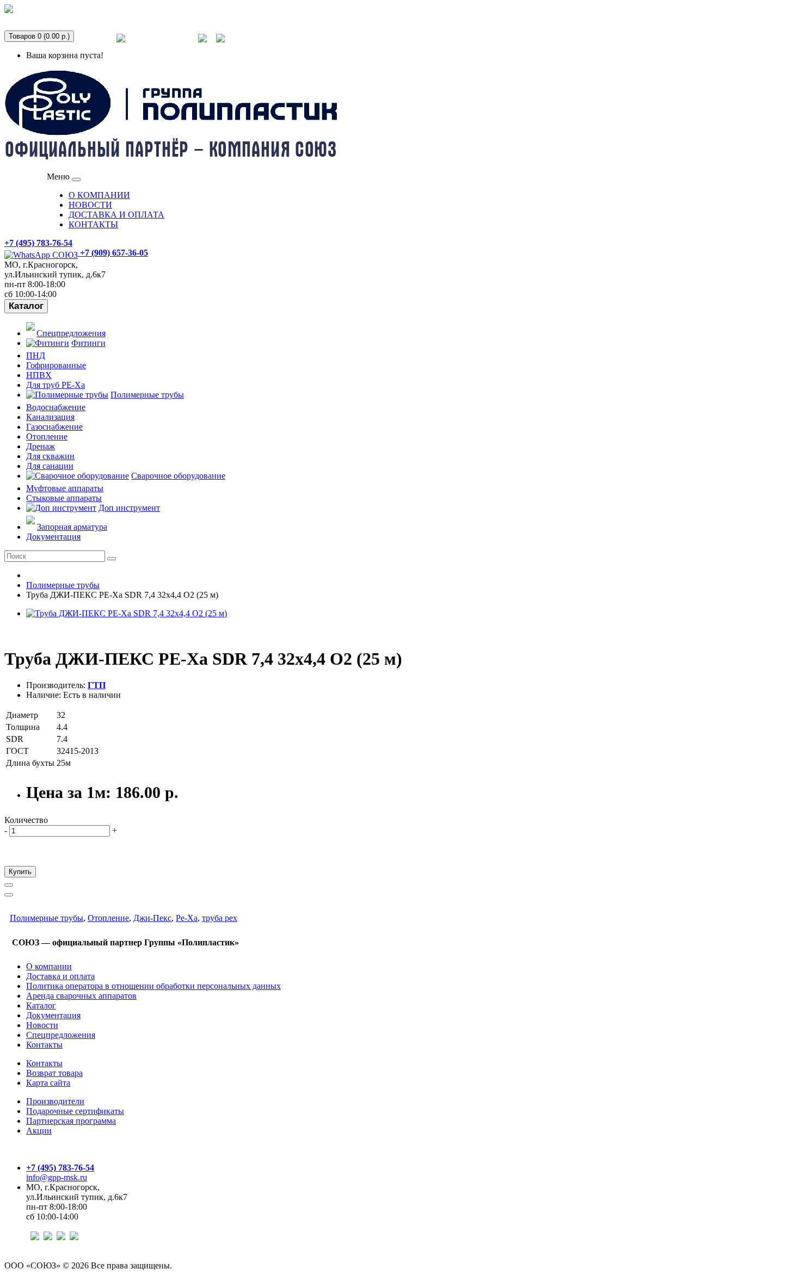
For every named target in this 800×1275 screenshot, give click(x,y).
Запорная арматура (72, 526)
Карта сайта (48, 1082)
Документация (53, 536)
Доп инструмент (129, 507)
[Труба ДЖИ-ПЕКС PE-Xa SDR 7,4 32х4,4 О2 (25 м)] (126, 613)
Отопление (46, 436)
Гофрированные (56, 365)
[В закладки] (8, 885)
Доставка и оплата (60, 976)
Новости (42, 1025)
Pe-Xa (187, 918)
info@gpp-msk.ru (56, 1177)
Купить (20, 872)
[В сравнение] (8, 894)
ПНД (35, 355)
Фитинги (88, 343)
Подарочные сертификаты (75, 1111)
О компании (49, 966)
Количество (26, 820)
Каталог (26, 306)
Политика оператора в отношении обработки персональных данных (153, 986)
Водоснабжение (55, 407)
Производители (55, 1101)
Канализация (50, 417)
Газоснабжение (54, 426)
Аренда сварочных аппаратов (81, 995)
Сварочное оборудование (178, 475)
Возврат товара (54, 1073)
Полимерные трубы (147, 394)
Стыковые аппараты (64, 498)
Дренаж (40, 446)
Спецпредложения (161, 44)
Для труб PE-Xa (55, 384)
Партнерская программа (71, 1120)
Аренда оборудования (58, 15)
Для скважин (50, 456)
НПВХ (39, 375)
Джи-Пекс (152, 918)
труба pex (219, 918)
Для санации (49, 466)
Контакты (44, 1044)
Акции (39, 1130)
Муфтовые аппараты (64, 488)
